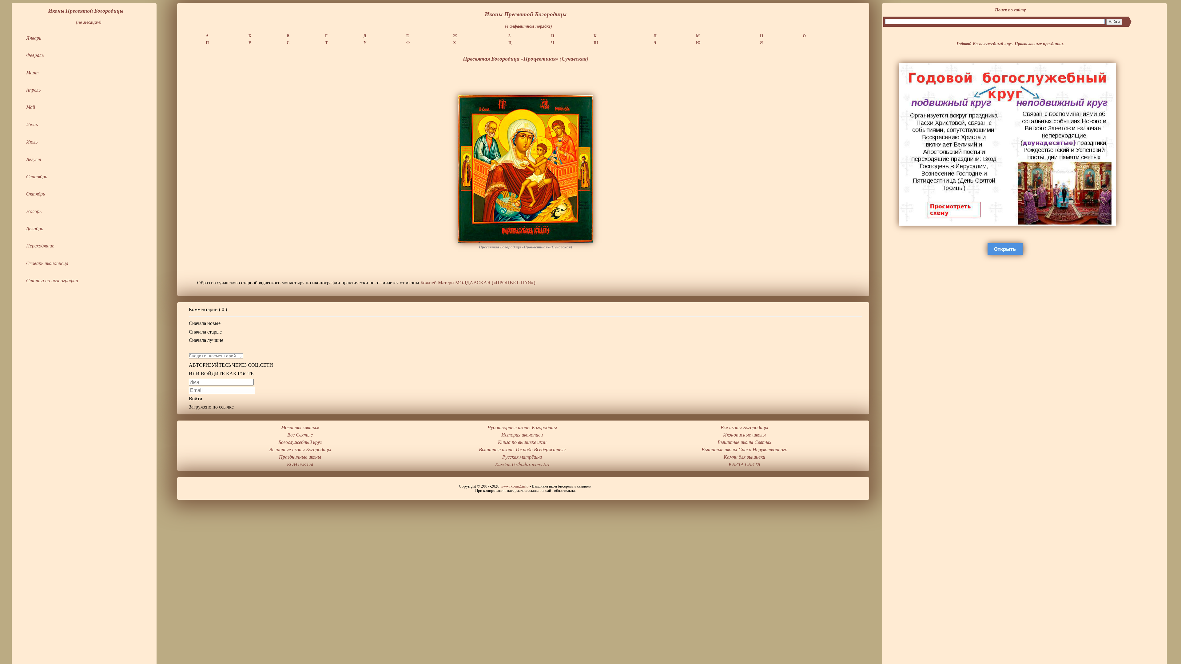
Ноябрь (34, 211)
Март (32, 72)
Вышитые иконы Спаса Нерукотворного (744, 449)
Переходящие (40, 245)
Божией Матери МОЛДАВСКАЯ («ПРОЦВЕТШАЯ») (477, 282)
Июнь (32, 124)
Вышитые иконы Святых (744, 442)
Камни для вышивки (744, 456)
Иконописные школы (744, 434)
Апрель (33, 89)
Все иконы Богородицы (744, 427)
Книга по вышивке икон (522, 442)
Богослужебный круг (300, 442)
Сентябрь (36, 176)
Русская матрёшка (522, 456)
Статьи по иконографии (52, 280)
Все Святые (300, 434)
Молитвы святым (300, 427)
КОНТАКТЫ (300, 464)
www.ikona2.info (514, 486)
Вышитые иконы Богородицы (300, 449)
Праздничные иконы (300, 456)
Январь (33, 37)
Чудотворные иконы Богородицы (522, 427)
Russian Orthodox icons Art (522, 464)
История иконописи (522, 434)
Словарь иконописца (47, 263)
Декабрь (34, 228)
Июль (32, 141)
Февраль (35, 55)
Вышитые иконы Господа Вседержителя (522, 449)
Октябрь (35, 193)
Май (30, 107)
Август (33, 159)
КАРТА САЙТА (744, 464)
